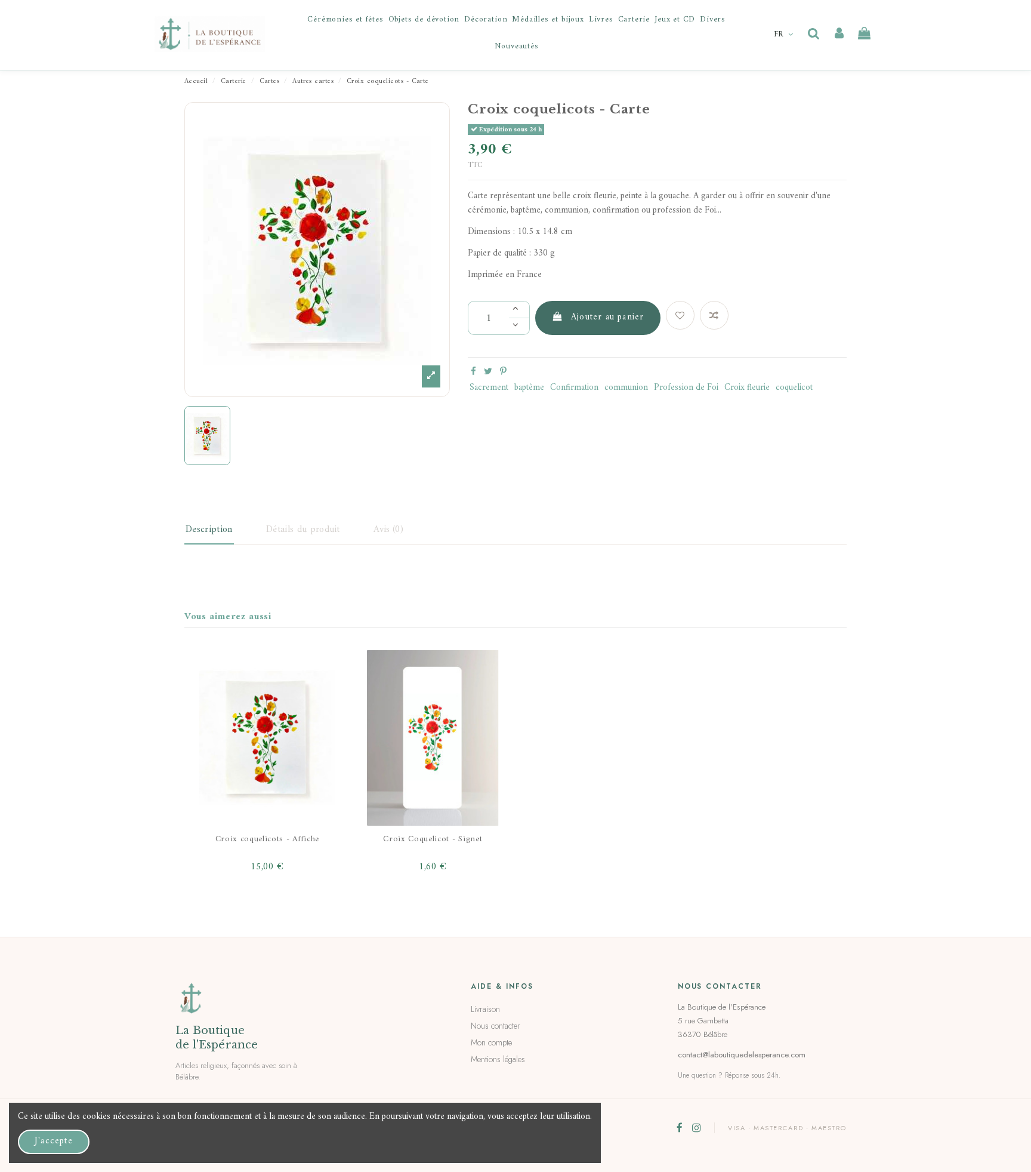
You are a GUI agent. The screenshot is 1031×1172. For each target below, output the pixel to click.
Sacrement (489, 388)
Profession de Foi (686, 388)
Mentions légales (498, 1059)
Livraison (485, 1009)
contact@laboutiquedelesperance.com (741, 1054)
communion (626, 388)
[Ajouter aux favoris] (680, 315)
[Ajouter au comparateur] (714, 315)
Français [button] (785, 34)
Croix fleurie (747, 388)
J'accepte (54, 1141)
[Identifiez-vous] (839, 34)
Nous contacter (495, 1026)
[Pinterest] (503, 372)
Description (209, 529)
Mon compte (491, 1042)
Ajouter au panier (607, 317)
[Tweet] (488, 372)
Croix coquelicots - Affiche (267, 839)
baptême (529, 388)
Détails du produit (303, 529)
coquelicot (794, 388)
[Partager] (473, 372)
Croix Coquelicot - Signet (432, 839)
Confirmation (574, 388)
